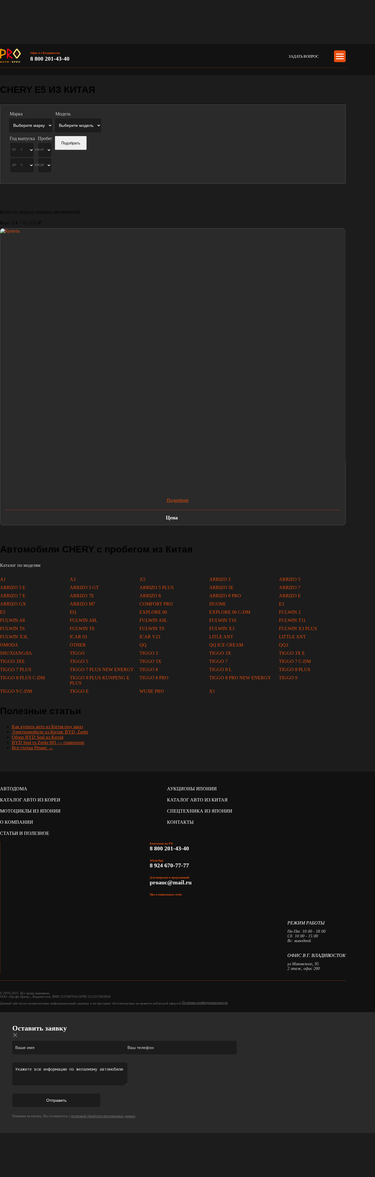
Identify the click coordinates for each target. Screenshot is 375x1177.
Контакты (180, 822)
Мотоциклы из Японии (30, 810)
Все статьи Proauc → (32, 747)
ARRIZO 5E (221, 587)
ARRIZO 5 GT (84, 587)
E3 (281, 603)
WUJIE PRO (151, 691)
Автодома (13, 788)
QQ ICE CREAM (226, 644)
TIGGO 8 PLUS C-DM (22, 677)
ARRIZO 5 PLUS (156, 587)
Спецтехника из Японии (199, 810)
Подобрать (70, 143)
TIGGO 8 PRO (153, 677)
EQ (73, 612)
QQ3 (283, 644)
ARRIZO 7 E (12, 595)
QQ (142, 644)
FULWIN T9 (151, 628)
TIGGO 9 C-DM (16, 691)
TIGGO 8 (148, 669)
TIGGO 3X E (292, 653)
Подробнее (178, 500)
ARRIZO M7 (82, 603)
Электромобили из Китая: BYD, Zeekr (50, 731)
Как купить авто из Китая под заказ (47, 726)
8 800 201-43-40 (49, 59)
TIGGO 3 (148, 653)
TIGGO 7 (218, 661)
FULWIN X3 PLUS (298, 628)
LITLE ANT (221, 636)
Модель (63, 113)
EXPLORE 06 (153, 612)
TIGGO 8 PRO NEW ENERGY (240, 677)
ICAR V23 (149, 636)
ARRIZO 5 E (12, 587)
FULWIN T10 (222, 620)
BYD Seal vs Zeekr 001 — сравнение (48, 742)
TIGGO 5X (150, 661)
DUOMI (217, 603)
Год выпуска (22, 138)
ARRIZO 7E (82, 595)
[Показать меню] (340, 56)
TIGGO (77, 653)
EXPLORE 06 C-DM (229, 612)
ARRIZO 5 (289, 579)
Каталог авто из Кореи (30, 799)
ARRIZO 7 (289, 587)
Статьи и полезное (24, 833)
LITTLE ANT (292, 636)
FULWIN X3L (14, 636)
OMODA (9, 644)
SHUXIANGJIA (16, 653)
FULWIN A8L (84, 620)
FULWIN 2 (290, 612)
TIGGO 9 (288, 677)
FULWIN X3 (221, 628)
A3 (73, 579)
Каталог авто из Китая (197, 799)
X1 (212, 691)
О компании (16, 822)
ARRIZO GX (13, 603)
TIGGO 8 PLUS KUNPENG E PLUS (99, 680)
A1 (3, 579)
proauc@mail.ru (171, 882)
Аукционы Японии (192, 788)
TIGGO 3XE (12, 661)
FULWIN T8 (82, 628)
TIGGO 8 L (220, 669)
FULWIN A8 (12, 620)
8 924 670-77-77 (170, 865)
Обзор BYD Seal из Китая (37, 737)
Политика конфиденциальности (205, 1003)
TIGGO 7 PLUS (15, 669)
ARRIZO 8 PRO (225, 595)
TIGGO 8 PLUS (294, 669)
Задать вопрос (304, 56)
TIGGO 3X (220, 653)
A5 (142, 579)
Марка (16, 113)
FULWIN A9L (153, 620)
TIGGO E (79, 691)
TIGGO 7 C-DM (295, 661)
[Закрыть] (15, 1035)
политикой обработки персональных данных (103, 1116)
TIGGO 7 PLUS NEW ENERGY (102, 669)
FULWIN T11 (292, 620)
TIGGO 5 (79, 661)
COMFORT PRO (156, 603)
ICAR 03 (78, 636)
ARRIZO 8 (150, 595)
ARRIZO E (290, 595)
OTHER (78, 644)
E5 (2, 612)
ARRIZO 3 (220, 579)
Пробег (45, 138)
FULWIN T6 (12, 628)
